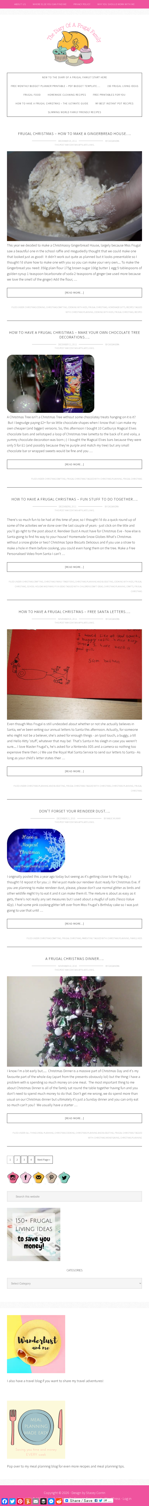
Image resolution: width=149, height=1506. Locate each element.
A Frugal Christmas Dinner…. (74, 958)
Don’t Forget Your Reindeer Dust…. (74, 811)
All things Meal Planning (40, 1132)
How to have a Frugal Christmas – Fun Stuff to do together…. (74, 499)
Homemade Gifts (116, 307)
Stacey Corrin (95, 1493)
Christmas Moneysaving (107, 1137)
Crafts (129, 586)
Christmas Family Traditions (59, 581)
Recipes (130, 307)
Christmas (105, 785)
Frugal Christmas (97, 307)
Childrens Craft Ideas (91, 586)
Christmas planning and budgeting (94, 581)
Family (133, 938)
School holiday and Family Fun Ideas (46, 586)
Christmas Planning (82, 312)
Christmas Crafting (56, 307)
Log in (127, 1498)
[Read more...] (74, 292)
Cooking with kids (77, 307)
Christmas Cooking (35, 307)
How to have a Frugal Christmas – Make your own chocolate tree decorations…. (74, 334)
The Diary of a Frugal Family (74, 44)
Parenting (87, 938)
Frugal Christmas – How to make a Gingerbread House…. (74, 133)
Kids (140, 938)
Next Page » (43, 1159)
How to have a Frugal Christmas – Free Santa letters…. (74, 611)
